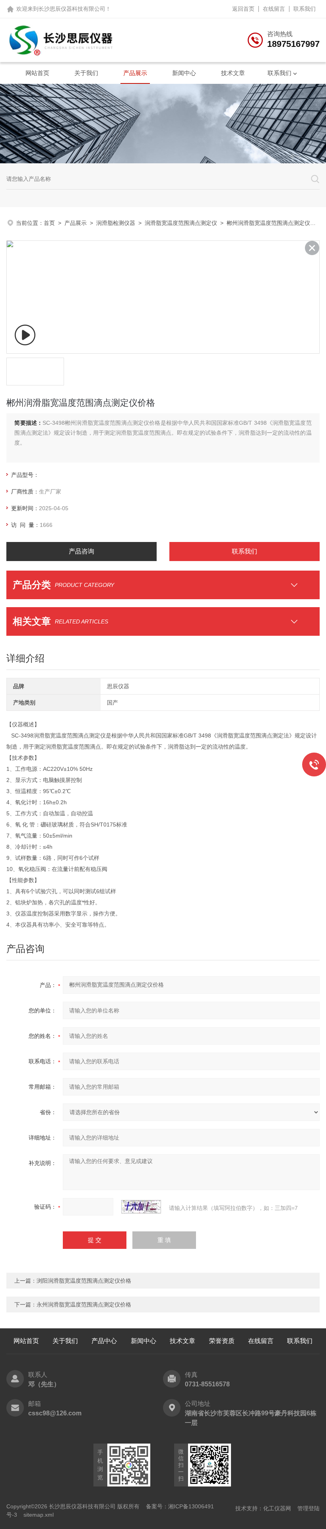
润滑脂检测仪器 (115, 223)
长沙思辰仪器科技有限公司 (72, 9)
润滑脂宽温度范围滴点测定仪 (181, 223)
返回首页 (243, 9)
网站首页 (37, 73)
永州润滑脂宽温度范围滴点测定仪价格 (84, 1304)
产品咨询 (81, 551)
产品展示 (135, 73)
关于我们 (86, 73)
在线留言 (274, 9)
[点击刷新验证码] (141, 1207)
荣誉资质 (222, 1340)
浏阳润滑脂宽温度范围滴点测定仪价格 (84, 1280)
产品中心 (104, 1340)
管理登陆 (308, 1508)
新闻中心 (184, 73)
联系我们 (304, 9)
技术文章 (233, 73)
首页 (49, 223)
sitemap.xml (38, 1515)
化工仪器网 (277, 1508)
